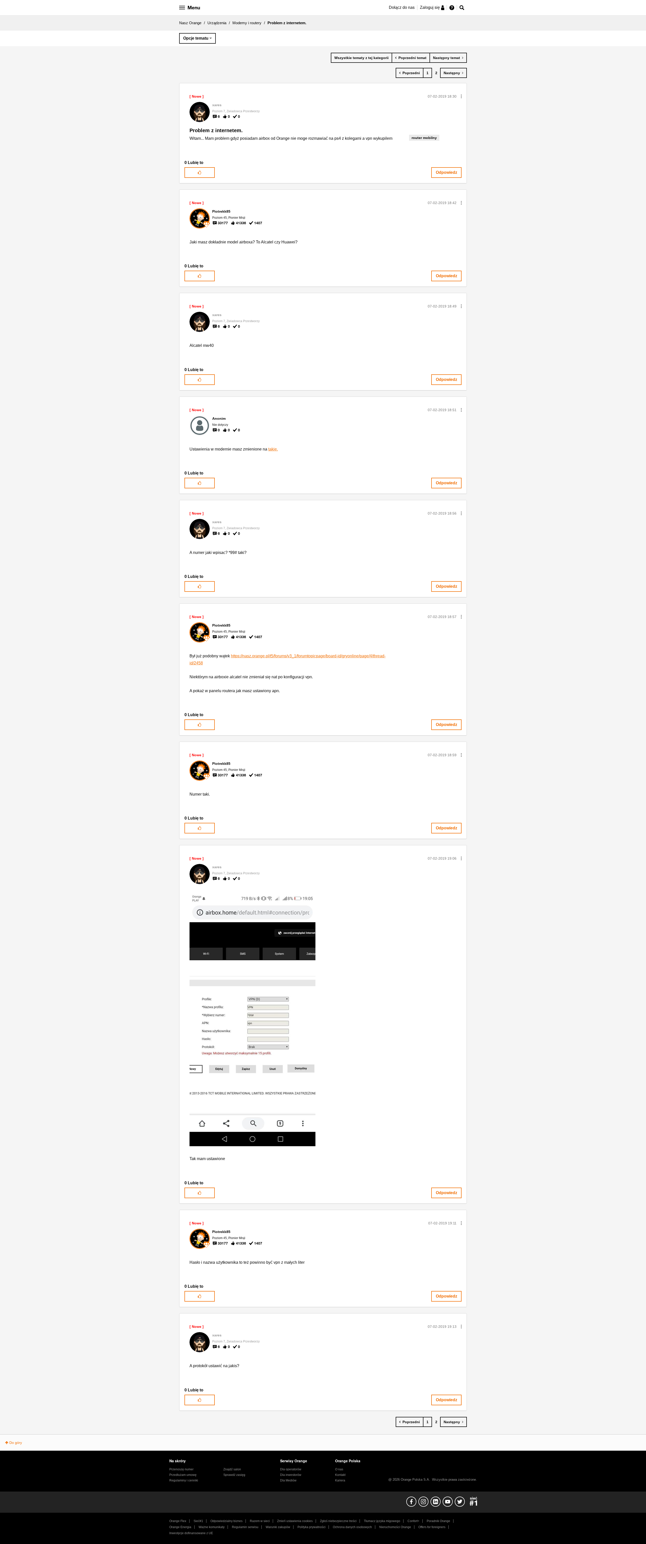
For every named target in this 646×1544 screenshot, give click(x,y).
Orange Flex (177, 1521)
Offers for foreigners (431, 1527)
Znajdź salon (232, 1469)
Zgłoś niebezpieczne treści (338, 1521)
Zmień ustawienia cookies (295, 1521)
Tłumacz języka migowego (382, 1521)
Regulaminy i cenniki (183, 1480)
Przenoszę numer (181, 1469)
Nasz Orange (190, 23)
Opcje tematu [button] (195, 38)
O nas (339, 1469)
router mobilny (424, 138)
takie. (273, 449)
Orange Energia (180, 1527)
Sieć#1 (198, 1521)
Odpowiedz (446, 172)
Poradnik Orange (438, 1521)
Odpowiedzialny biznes (226, 1521)
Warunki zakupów (278, 1527)
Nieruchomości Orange (395, 1527)
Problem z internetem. (216, 130)
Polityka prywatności (312, 1527)
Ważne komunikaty (212, 1527)
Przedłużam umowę (183, 1475)
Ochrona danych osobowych (352, 1527)
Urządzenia (216, 23)
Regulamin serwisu (245, 1527)
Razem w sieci (260, 1521)
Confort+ (413, 1521)
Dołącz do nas (402, 7)
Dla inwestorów (290, 1475)
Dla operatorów (290, 1469)
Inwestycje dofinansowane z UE (191, 1533)
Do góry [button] (15, 1443)
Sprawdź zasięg (234, 1475)
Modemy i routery (246, 23)
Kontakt (340, 1475)
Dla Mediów (288, 1480)
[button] (461, 96)
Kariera (340, 1480)
